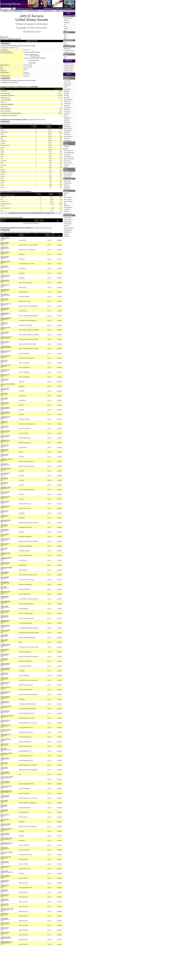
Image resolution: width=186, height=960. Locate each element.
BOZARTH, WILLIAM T (5, 496)
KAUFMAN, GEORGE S (5, 866)
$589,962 (27, 54)
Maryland (2, 147)
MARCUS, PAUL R (4, 673)
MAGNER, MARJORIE (5, 491)
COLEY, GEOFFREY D (5, 473)
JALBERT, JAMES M (5, 663)
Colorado (2, 187)
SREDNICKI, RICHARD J (6, 520)
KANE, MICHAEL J (5, 581)
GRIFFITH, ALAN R (5, 927)
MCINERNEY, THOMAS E (6, 706)
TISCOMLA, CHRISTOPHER (7, 908)
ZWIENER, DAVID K (5, 620)
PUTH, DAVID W (4, 658)
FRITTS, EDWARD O (5, 611)
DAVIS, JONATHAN (5, 294)
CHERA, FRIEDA (4, 393)
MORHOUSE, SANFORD (6, 856)
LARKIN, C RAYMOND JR (6, 567)
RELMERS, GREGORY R (6, 941)
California (2, 151)
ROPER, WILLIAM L (5, 562)
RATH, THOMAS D (5, 572)
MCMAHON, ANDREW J (6, 739)
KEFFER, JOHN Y (4, 871)
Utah (2, 167)
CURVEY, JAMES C (5, 449)
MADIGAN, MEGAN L (5, 251)
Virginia (2, 134)
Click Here (12, 213)
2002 (1, 38)
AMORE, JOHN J (4, 606)
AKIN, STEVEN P (4, 360)
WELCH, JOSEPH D (5, 814)
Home (5, 11)
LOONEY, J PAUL (4, 677)
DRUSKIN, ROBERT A (5, 407)
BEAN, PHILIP (4, 805)
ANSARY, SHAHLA (4, 510)
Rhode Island (3, 171)
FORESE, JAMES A (5, 529)
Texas (2, 138)
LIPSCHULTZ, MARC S (5, 355)
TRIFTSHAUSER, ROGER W (7, 852)
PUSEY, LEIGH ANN (5, 654)
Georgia (2, 182)
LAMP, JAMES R (4, 635)
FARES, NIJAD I (4, 322)
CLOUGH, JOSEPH (5, 426)
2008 (9, 38)
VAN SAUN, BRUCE (5, 880)
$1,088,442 (26, 52)
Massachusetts (4, 136)
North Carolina (3, 160)
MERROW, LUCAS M (5, 591)
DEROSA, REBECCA (5, 772)
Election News (47, 11)
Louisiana (2, 176)
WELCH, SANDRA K (5, 819)
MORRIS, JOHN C (4, 454)
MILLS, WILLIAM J (4, 482)
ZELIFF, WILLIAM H (5, 649)
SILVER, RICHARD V (5, 757)
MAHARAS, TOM (4, 477)
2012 (14, 38)
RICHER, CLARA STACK (6, 790)
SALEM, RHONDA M (5, 696)
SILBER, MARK (4, 421)
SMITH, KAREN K (4, 800)
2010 (12, 38)
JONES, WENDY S (5, 639)
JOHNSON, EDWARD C (6, 365)
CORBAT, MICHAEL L (5, 388)
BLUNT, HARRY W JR (5, 601)
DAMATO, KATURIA (5, 402)
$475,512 (27, 57)
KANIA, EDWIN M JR (5, 289)
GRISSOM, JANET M (5, 795)
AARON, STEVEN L (5, 379)
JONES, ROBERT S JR (5, 734)
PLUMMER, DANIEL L (6, 644)
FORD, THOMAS (4, 918)
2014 (17, 38)
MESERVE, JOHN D (5, 894)
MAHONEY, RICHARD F (6, 937)
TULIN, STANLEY (4, 762)
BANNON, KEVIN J (5, 861)
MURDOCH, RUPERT (5, 630)
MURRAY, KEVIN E (5, 743)
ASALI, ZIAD (3, 586)
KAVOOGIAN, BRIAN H (5, 261)
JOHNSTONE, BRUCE (5, 369)
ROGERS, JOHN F (5, 247)
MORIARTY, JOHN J (5, 280)
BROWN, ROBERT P (5, 313)
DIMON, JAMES (4, 548)
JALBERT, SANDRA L (5, 668)
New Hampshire (4, 131)
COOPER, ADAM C (5, 885)
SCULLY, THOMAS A (5, 332)
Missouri (2, 178)
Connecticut (3, 142)
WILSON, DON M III (5, 543)
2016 (20, 38)
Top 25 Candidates (33, 11)
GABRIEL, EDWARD (5, 701)
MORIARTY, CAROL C (5, 275)
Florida (2, 149)
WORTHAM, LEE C (5, 913)
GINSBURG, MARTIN (5, 435)
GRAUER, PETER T (5, 308)
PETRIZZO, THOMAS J (5, 687)
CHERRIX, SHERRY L (5, 237)
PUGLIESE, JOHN (4, 899)
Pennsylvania (3, 165)
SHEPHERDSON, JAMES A (6, 753)
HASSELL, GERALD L (5, 932)
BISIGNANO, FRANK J (5, 682)
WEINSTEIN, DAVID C (5, 374)
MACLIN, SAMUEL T (5, 534)
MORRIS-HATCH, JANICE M (7, 842)
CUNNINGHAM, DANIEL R (6, 828)
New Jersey (3, 140)
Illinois (2, 156)
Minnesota (3, 180)
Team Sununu (26, 75)
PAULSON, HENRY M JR (6, 303)
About (58, 11)
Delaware (2, 169)
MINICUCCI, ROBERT (5, 327)
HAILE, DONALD (4, 847)
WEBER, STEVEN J (5, 298)
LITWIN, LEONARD (5, 781)
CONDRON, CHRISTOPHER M (7, 715)
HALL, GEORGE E (5, 577)
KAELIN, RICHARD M (5, 833)
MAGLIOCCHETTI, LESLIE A (7, 838)
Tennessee (3, 173)
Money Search (18, 11)
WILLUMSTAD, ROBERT (6, 468)
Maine (2, 162)
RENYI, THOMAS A (5, 904)
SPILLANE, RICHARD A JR (6, 786)
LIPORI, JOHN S (4, 889)
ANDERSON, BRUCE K (5, 346)
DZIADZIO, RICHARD (5, 720)
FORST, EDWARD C (5, 242)
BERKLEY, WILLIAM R (6, 318)
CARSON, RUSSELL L (5, 341)
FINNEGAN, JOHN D (5, 625)
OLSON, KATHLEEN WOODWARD (8, 383)
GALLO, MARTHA (4, 524)
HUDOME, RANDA (5, 596)
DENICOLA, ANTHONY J (6, 336)
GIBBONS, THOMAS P (5, 922)
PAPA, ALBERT (4, 748)
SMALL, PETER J (4, 463)
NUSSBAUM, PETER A (5, 416)
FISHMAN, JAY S (4, 615)
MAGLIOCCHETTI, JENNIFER (7, 776)
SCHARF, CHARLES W (5, 538)
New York (3, 129)
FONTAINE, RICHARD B (6, 557)
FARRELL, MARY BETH (6, 725)
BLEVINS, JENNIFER (5, 711)
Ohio (2, 158)
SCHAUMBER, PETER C (6, 487)
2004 (4, 38)
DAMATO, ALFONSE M (5, 430)
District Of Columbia (5, 145)
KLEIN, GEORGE (4, 809)
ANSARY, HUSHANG (5, 501)
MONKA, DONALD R (5, 875)
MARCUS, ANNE (4, 270)
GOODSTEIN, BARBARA (6, 729)
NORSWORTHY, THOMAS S (7, 459)
